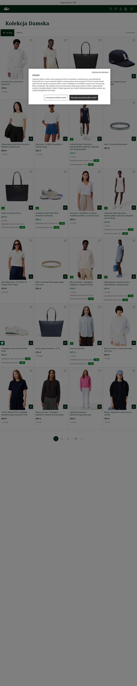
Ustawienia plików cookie (56, 98)
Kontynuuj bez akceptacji (100, 72)
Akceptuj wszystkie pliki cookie (84, 98)
